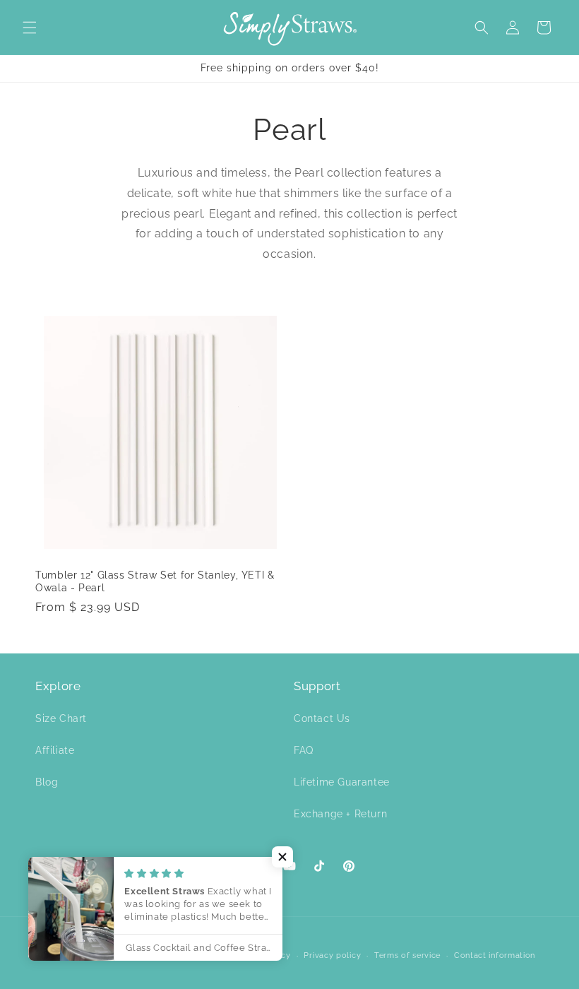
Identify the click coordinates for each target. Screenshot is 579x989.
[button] (29, 27)
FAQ (304, 750)
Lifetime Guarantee (342, 782)
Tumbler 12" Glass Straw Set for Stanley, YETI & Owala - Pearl (155, 581)
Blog (46, 782)
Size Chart (61, 718)
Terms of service (407, 955)
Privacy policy (332, 955)
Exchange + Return (340, 813)
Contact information (494, 955)
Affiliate (54, 750)
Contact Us (322, 718)
